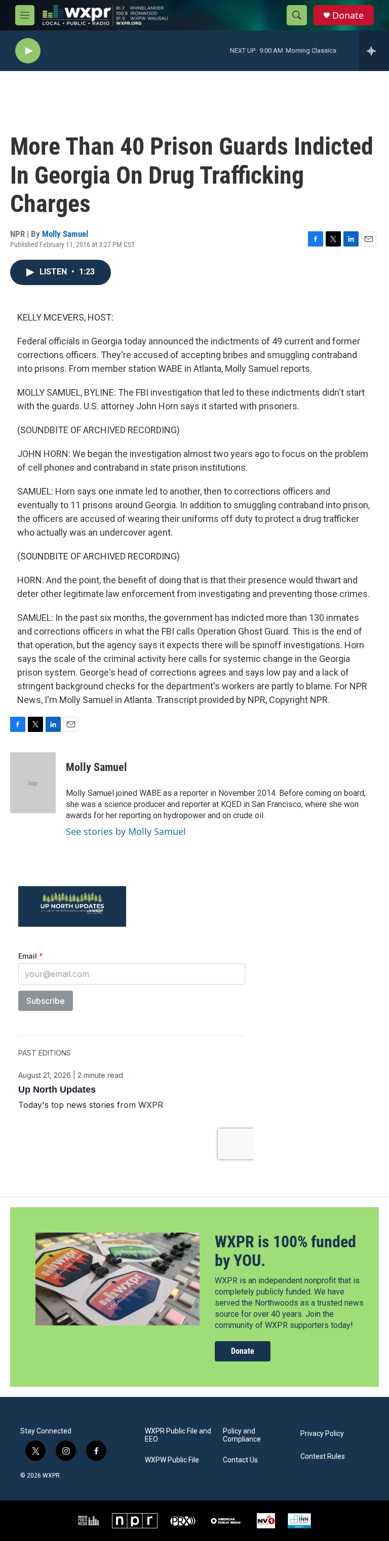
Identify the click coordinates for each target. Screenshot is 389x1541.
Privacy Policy (322, 1434)
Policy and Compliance (242, 1435)
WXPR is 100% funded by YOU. (285, 1251)
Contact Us (240, 1460)
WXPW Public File (172, 1460)
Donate (348, 15)
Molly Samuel (65, 234)
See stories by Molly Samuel (126, 831)
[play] (28, 51)
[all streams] (374, 50)
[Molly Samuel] (33, 782)
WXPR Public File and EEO (178, 1435)
